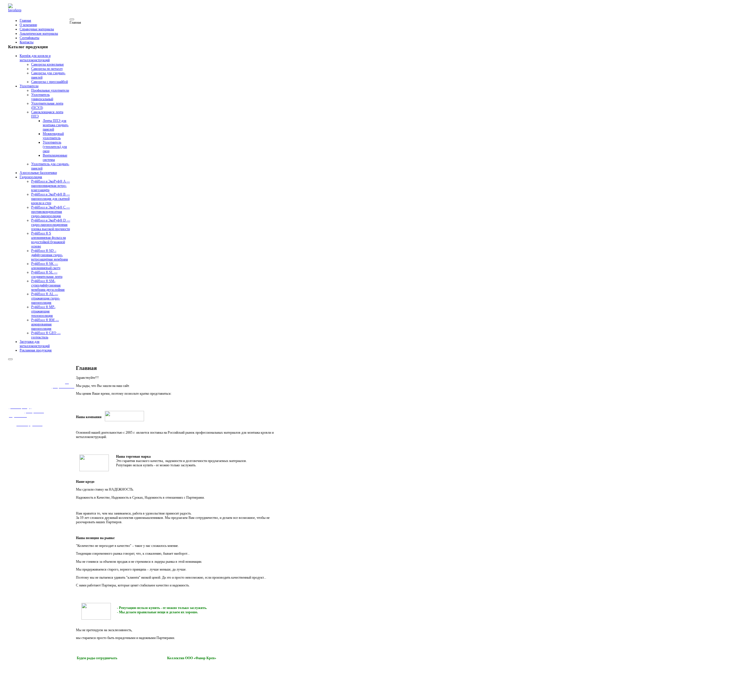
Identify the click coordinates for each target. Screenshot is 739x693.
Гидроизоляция (31, 177)
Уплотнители (29, 86)
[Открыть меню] (72, 19)
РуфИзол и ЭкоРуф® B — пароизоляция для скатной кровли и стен (50, 198)
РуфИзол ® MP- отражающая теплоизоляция (43, 311)
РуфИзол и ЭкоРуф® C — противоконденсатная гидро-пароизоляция (50, 211)
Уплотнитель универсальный (42, 97)
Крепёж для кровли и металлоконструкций (35, 58)
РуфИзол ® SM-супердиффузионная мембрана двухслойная (48, 285)
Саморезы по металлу (47, 69)
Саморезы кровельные (47, 64)
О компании (28, 25)
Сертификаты (29, 38)
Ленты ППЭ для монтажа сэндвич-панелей (56, 125)
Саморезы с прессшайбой (49, 82)
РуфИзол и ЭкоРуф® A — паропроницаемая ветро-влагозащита (50, 185)
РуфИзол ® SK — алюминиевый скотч (45, 266)
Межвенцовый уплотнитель (53, 136)
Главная (25, 20)
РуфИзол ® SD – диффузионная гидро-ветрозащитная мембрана (49, 255)
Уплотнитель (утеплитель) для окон (55, 146)
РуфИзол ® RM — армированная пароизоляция (45, 324)
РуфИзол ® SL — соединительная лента (46, 274)
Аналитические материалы (39, 33)
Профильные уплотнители (50, 90)
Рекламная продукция (36, 350)
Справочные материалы (37, 29)
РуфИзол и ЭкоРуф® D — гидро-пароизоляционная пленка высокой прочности (50, 224)
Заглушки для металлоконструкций (35, 344)
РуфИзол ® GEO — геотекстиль (46, 335)
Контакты (26, 42)
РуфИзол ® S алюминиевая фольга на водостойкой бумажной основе (48, 239)
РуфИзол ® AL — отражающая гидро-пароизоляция (45, 298)
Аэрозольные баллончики (38, 173)
